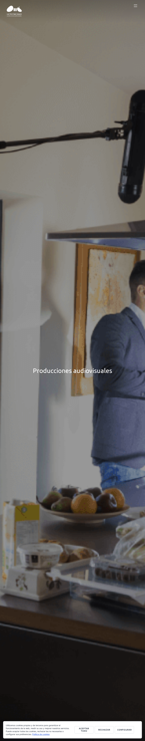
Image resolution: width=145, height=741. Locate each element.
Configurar (124, 730)
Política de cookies (41, 734)
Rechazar (104, 730)
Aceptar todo (84, 729)
